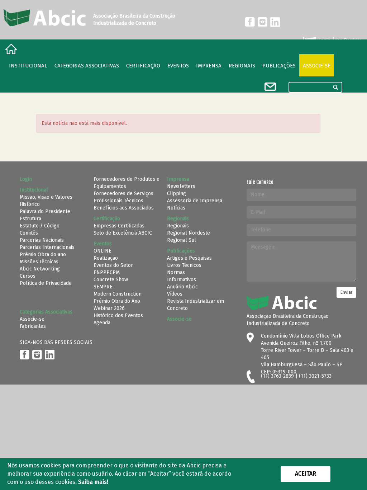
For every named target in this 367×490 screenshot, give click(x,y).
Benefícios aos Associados (124, 208)
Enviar (346, 292)
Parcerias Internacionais (47, 247)
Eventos (178, 65)
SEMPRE (103, 287)
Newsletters (181, 186)
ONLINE (102, 251)
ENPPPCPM (107, 272)
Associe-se (316, 65)
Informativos (181, 280)
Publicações (279, 65)
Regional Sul (181, 240)
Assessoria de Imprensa (194, 201)
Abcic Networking (40, 269)
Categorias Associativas (86, 65)
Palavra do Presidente (45, 211)
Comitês (29, 233)
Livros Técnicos (184, 265)
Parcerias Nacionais (42, 240)
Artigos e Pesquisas (189, 258)
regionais (242, 65)
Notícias (176, 208)
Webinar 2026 (109, 308)
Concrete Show (111, 280)
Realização (106, 258)
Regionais (178, 226)
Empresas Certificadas (119, 226)
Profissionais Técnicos (118, 201)
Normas (176, 272)
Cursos (27, 276)
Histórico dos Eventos (118, 315)
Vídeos (174, 294)
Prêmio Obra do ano (43, 254)
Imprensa (208, 65)
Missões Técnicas (39, 262)
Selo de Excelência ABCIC (123, 233)
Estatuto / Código (39, 226)
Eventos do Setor (113, 265)
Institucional (28, 65)
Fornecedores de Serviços (123, 193)
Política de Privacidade (46, 283)
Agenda (102, 323)
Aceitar (305, 473)
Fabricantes (33, 326)
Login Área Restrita (339, 40)
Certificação (143, 65)
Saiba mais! (93, 482)
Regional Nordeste (188, 233)
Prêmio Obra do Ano (117, 301)
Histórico (30, 204)
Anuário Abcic (182, 287)
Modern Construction (118, 294)
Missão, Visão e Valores (46, 197)
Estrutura (30, 219)
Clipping (176, 193)
